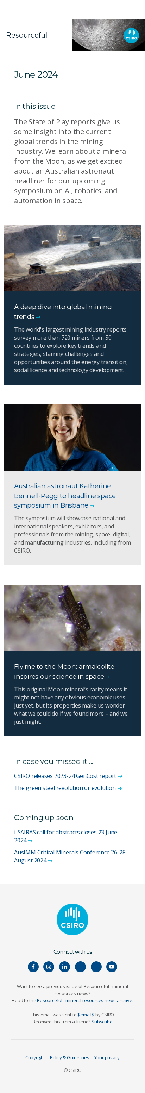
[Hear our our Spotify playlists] (80, 966)
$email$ (85, 1014)
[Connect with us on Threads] (96, 966)
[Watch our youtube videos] (111, 966)
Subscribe (102, 1021)
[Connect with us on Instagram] (48, 966)
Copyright (35, 1057)
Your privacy (107, 1057)
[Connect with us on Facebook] (33, 966)
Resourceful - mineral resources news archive (84, 1000)
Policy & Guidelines (69, 1057)
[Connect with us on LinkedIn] (64, 966)
